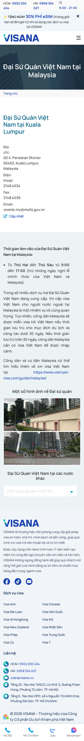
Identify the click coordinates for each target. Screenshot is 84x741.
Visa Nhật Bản (52, 627)
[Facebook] (6, 581)
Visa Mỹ (47, 619)
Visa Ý (46, 642)
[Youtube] (29, 581)
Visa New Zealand (16, 627)
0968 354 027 (27, 671)
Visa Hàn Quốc (52, 612)
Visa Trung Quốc (53, 635)
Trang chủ (10, 93)
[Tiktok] (18, 581)
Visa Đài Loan (12, 612)
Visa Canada (51, 604)
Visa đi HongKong (15, 619)
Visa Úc (8, 642)
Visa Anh (9, 604)
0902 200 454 (29, 664)
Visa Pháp (10, 635)
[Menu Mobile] (77, 38)
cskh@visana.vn (22, 678)
